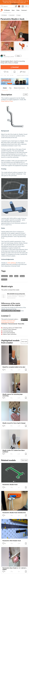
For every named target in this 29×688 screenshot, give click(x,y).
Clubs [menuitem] (17, 10)
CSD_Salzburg (11, 262)
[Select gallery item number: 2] (14, 537)
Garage (18, 15)
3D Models (4, 15)
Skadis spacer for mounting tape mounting (12, 395)
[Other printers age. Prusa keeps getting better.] (14, 81)
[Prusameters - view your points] (19, 6)
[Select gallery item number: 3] (15, 537)
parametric (4, 276)
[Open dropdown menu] (26, 19)
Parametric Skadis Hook (10, 484)
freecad (22, 276)
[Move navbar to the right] (27, 10)
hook (11, 276)
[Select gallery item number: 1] (13, 363)
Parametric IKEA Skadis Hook (11, 540)
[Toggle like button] (3, 370)
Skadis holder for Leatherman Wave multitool (13, 451)
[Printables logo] (1, 10)
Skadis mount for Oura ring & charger (14, 423)
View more (24, 341)
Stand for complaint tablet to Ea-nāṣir (13, 367)
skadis (16, 276)
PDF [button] (26, 94)
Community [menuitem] (24, 10)
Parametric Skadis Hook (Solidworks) (14, 512)
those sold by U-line (7, 101)
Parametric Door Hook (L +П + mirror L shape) (14, 568)
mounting (4, 279)
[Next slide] (27, 46)
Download (15, 67)
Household (12, 15)
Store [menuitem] (13, 10)
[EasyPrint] (16, 6)
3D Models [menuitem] (7, 10)
